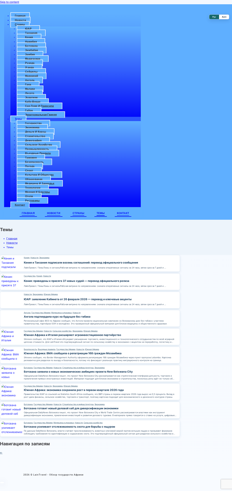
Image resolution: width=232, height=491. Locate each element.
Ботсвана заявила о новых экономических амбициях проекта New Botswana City (78, 371)
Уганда (29, 67)
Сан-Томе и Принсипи (39, 106)
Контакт (20, 205)
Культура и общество (39, 174)
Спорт (29, 170)
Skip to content (9, 2)
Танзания (31, 33)
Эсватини (31, 97)
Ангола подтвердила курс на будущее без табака (57, 316)
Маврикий (31, 76)
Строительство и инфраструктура (78, 367)
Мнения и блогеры (37, 192)
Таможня (31, 157)
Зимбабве (31, 50)
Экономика (32, 127)
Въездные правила (38, 153)
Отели (29, 196)
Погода (30, 166)
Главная (20, 15)
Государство (33, 123)
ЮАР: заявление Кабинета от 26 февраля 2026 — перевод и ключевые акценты (78, 299)
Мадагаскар (32, 58)
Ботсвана (31, 46)
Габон (29, 110)
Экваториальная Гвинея (41, 114)
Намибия (31, 41)
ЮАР (28, 28)
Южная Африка (51, 294)
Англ (224, 17)
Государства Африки (40, 312)
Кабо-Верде (32, 101)
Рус (214, 17)
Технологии (32, 187)
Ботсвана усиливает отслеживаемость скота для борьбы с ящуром (69, 426)
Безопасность (34, 162)
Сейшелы (31, 71)
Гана (28, 84)
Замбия (30, 54)
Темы (18, 119)
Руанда (30, 63)
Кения (29, 37)
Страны (20, 24)
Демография (33, 140)
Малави (30, 89)
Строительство (35, 136)
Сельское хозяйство (38, 144)
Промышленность (37, 149)
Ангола (30, 80)
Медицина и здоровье (39, 183)
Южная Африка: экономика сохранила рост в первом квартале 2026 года (74, 390)
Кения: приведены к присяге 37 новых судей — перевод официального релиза (76, 280)
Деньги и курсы (35, 131)
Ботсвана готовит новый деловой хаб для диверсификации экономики (71, 408)
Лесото (29, 93)
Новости (20, 20)
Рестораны (32, 200)
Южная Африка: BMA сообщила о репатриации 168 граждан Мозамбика (73, 353)
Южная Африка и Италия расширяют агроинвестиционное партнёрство (72, 335)
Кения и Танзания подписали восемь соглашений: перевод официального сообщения (81, 262)
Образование (33, 179)
